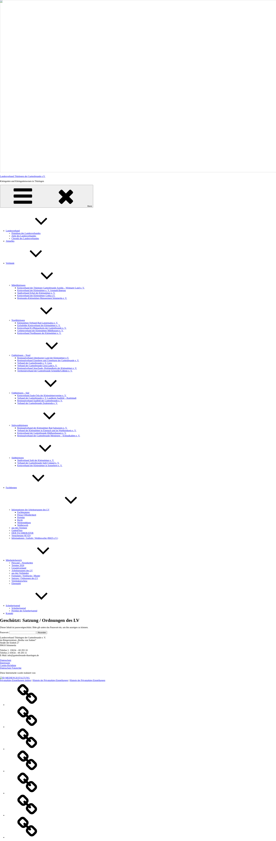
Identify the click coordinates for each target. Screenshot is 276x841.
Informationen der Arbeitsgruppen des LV (30, 509)
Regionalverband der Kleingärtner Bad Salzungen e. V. (42, 428)
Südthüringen (18, 458)
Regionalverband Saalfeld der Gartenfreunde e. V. (40, 400)
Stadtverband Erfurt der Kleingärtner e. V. (36, 293)
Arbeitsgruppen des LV (22, 570)
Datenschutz (5, 660)
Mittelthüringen (18, 285)
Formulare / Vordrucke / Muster (26, 575)
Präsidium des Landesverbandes (26, 233)
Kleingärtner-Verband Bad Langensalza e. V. (37, 323)
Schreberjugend (13, 605)
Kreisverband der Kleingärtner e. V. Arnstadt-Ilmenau (41, 290)
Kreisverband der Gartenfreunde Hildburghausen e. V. (41, 433)
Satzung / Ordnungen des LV (25, 578)
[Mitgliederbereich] (27, 793)
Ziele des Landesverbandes (24, 236)
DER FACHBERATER (22, 533)
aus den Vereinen (19, 528)
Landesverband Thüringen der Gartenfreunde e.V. (22, 176)
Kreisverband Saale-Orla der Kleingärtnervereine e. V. (41, 395)
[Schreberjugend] (27, 815)
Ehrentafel (16, 583)
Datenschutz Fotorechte (10, 668)
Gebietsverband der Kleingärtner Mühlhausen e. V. (40, 330)
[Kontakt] (27, 837)
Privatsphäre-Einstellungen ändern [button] (15, 680)
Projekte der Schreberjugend (24, 611)
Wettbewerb (22, 525)
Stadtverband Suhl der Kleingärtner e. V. (35, 460)
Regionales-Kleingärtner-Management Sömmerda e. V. (42, 298)
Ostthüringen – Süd (20, 393)
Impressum (5, 663)
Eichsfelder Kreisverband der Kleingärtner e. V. (38, 325)
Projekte (21, 517)
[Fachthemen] (27, 771)
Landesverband (13, 230)
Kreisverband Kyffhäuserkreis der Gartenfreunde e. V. (41, 328)
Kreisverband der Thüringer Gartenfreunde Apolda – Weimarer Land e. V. (51, 288)
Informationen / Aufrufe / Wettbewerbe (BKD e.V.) (35, 538)
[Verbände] (27, 749)
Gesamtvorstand (19, 568)
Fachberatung (23, 512)
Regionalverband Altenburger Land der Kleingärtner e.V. (43, 358)
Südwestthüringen (20, 425)
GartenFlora (17, 530)
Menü (89, 206)
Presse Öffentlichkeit (26, 515)
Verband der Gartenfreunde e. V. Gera (34, 363)
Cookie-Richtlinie (8, 665)
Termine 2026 (18, 565)
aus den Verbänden (20, 573)
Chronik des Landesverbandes (25, 238)
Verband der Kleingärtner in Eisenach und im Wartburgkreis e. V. (46, 430)
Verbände (10, 263)
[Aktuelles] (27, 727)
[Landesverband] (27, 705)
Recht (20, 520)
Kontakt (9, 613)
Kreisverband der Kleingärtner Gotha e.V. (36, 295)
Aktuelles (10, 241)
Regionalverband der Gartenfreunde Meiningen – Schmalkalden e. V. (48, 435)
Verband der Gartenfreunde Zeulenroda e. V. (37, 403)
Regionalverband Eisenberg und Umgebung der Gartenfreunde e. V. (48, 360)
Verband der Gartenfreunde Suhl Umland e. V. (38, 463)
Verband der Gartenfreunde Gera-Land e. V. (37, 365)
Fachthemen (11, 487)
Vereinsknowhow (19, 581)
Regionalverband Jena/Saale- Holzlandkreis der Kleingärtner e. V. (47, 368)
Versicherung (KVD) (21, 535)
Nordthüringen (18, 320)
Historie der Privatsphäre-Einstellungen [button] (50, 680)
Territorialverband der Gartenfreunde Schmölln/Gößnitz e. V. (44, 371)
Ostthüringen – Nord (21, 355)
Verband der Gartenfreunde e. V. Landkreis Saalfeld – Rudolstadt (46, 398)
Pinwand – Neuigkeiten (22, 563)
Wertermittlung (24, 522)
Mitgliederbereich (14, 560)
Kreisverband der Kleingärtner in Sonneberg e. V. (39, 465)
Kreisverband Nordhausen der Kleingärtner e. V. (39, 333)
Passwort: (4, 632)
